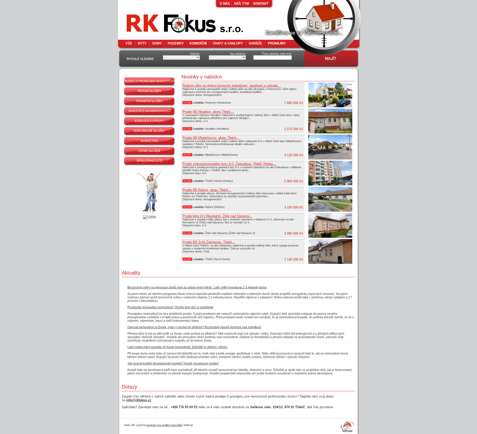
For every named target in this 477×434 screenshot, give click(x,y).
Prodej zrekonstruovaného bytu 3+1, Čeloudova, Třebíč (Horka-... (230, 164)
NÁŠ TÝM (241, 3)
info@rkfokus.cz (138, 400)
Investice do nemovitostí (149, 111)
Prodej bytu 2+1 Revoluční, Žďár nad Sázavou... (217, 216)
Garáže (255, 43)
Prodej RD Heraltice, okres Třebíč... (208, 112)
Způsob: (195, 53)
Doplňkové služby (149, 131)
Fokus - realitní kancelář (174, 25)
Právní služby (149, 91)
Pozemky (176, 43)
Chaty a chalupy (228, 43)
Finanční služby (149, 101)
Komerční (198, 43)
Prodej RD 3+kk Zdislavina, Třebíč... (209, 242)
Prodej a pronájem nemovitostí (149, 81)
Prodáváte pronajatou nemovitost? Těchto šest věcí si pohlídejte (170, 307)
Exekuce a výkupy (149, 121)
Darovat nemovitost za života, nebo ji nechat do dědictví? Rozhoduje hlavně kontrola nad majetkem (194, 327)
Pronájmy (277, 43)
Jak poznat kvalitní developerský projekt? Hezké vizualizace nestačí (173, 363)
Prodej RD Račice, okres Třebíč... (207, 190)
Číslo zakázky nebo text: (277, 53)
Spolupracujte (149, 160)
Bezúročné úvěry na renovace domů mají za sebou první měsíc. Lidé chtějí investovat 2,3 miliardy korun (197, 287)
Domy (157, 43)
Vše (128, 43)
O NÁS (225, 3)
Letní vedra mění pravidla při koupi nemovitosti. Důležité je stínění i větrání (177, 347)
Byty (142, 43)
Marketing (149, 141)
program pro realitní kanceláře (164, 425)
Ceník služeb (149, 151)
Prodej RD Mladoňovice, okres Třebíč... (211, 138)
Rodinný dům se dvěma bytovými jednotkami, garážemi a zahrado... (232, 85)
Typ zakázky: (238, 53)
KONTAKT (261, 3)
